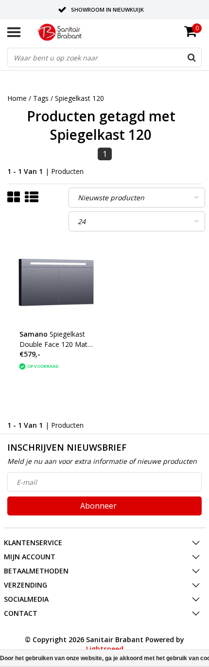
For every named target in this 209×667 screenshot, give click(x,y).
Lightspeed (104, 648)
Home (17, 98)
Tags (41, 98)
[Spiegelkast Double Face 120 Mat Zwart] (56, 282)
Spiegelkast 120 (79, 98)
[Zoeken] (191, 57)
